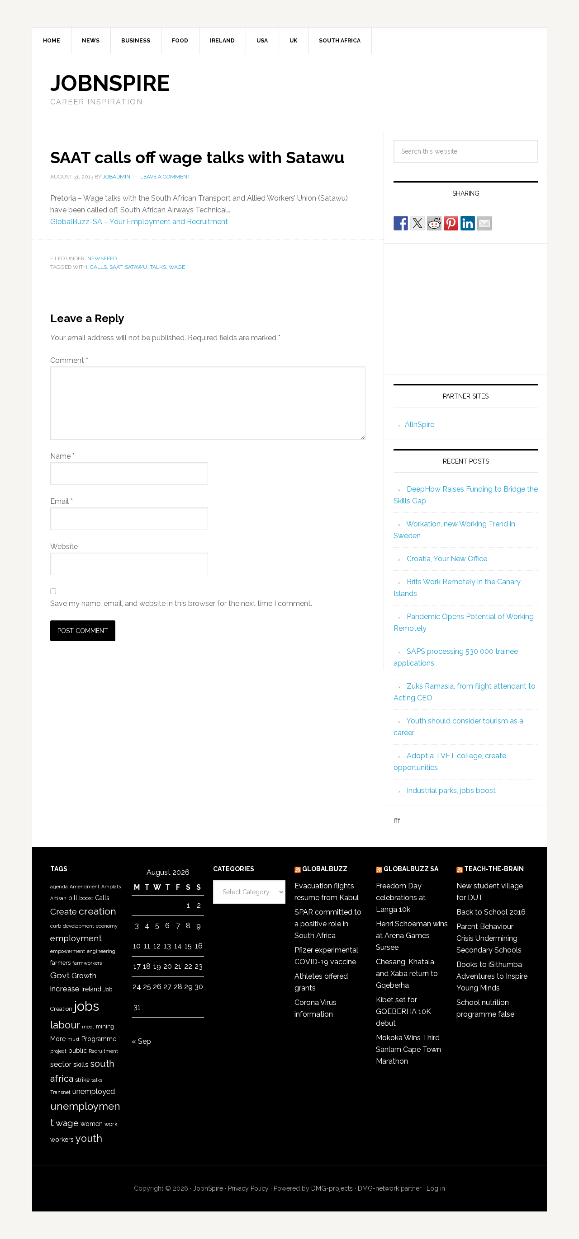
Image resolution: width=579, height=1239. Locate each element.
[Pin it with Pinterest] (451, 223)
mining (105, 1026)
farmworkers (87, 963)
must (73, 1039)
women (92, 1123)
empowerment (67, 951)
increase (65, 988)
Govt (60, 975)
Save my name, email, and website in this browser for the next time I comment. (181, 603)
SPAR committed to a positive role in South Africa (327, 924)
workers (62, 1139)
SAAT (115, 267)
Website (64, 546)
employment (76, 938)
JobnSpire (110, 83)
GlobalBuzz (324, 869)
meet (88, 1026)
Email (61, 501)
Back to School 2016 (491, 912)
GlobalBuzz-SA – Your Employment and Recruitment (139, 221)
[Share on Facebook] (401, 223)
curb (55, 926)
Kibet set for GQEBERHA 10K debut (403, 1011)
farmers (60, 962)
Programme (98, 1038)
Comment (69, 360)
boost (86, 898)
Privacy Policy (248, 1188)
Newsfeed (102, 258)
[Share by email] (484, 223)
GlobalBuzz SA (411, 869)
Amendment (85, 886)
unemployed (93, 1091)
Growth (83, 975)
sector (60, 1064)
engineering (101, 951)
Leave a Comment (165, 177)
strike (82, 1079)
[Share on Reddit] (434, 223)
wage (177, 267)
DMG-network (378, 1188)
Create (63, 911)
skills (80, 1065)
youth (89, 1138)
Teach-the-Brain (494, 869)
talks (158, 267)
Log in (436, 1188)
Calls (98, 267)
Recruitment (103, 1051)
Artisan (58, 898)
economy (107, 926)
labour (65, 1025)
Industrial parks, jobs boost (451, 790)
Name (62, 456)
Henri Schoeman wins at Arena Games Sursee (412, 936)
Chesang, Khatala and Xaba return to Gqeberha (407, 973)
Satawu (136, 267)
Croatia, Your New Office (447, 558)
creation (97, 911)
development (78, 926)
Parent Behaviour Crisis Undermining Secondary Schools (489, 938)
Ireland (91, 989)
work (111, 1124)
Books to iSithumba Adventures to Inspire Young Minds (491, 976)
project (58, 1051)
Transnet (60, 1092)
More (58, 1038)
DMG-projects (332, 1188)
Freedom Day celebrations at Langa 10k (401, 898)
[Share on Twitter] (417, 223)
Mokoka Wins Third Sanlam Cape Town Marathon (408, 1049)
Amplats (111, 886)
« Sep (141, 1041)
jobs (86, 1006)
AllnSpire (419, 424)
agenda (59, 886)
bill (72, 897)
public (77, 1050)
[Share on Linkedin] (467, 223)
